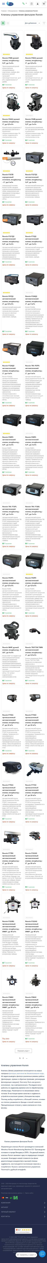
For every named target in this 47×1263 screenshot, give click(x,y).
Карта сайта (29, 1193)
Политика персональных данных (11, 1193)
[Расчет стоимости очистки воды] (31, 4)
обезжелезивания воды (35, 1073)
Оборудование (13, 11)
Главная (4, 11)
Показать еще (22, 1051)
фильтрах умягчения (17, 1073)
